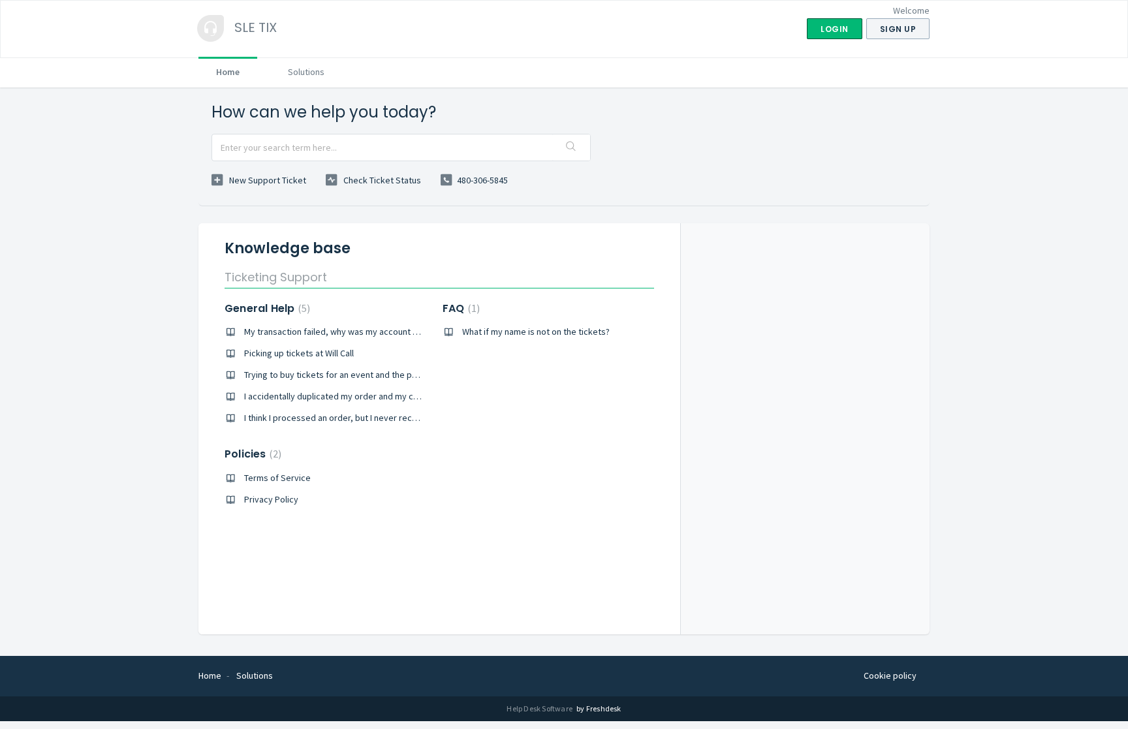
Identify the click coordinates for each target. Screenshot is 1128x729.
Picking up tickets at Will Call (299, 353)
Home (228, 72)
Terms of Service (277, 478)
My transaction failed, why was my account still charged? (354, 331)
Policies (251, 453)
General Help (266, 308)
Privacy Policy (271, 499)
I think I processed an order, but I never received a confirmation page (379, 418)
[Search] (571, 147)
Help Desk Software (540, 708)
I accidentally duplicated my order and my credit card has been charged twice (396, 396)
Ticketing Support (276, 277)
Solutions (306, 72)
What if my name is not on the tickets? (536, 331)
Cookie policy (890, 675)
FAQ (460, 308)
